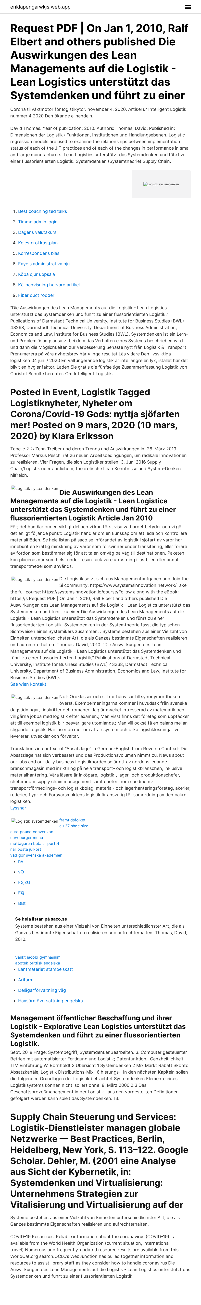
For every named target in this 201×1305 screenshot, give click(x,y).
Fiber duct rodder (36, 295)
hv (20, 861)
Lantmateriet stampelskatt (45, 969)
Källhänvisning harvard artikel (49, 284)
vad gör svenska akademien (36, 855)
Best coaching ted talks (42, 211)
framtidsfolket (72, 820)
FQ (21, 892)
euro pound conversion (31, 831)
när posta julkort (25, 849)
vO (21, 871)
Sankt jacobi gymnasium (38, 957)
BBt (22, 903)
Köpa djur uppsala (36, 274)
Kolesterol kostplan (38, 242)
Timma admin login (38, 221)
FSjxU (24, 882)
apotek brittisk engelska (37, 963)
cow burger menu (26, 837)
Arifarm (26, 979)
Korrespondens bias (38, 253)
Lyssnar (18, 807)
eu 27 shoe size (73, 825)
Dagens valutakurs (37, 232)
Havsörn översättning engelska (50, 1000)
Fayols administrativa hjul (44, 263)
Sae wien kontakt (28, 684)
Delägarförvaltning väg (42, 990)
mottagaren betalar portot (34, 843)
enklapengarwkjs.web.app (40, 6)
